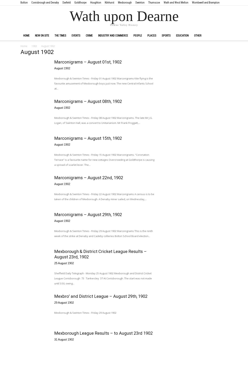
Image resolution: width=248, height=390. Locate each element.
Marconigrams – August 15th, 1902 (88, 138)
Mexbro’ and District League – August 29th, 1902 (100, 296)
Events (76, 35)
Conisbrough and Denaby (45, 2)
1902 (34, 46)
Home (26, 35)
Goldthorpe (80, 2)
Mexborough (125, 2)
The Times (60, 35)
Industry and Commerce (113, 35)
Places (151, 35)
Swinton (140, 2)
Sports (166, 35)
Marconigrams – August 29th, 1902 (88, 214)
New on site (42, 35)
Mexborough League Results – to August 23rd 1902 (103, 333)
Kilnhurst (109, 2)
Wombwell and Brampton (206, 2)
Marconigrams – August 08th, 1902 (88, 101)
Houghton (95, 2)
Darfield (67, 2)
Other (198, 35)
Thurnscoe (154, 2)
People (137, 35)
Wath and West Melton (176, 2)
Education (182, 35)
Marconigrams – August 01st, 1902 (88, 62)
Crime (89, 35)
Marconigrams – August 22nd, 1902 (88, 177)
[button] (222, 36)
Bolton (24, 2)
